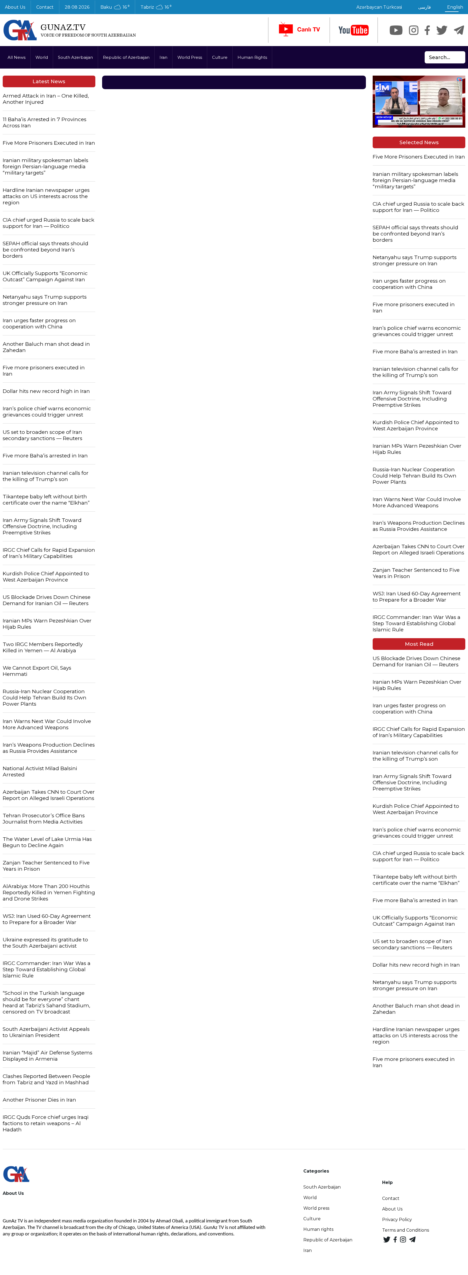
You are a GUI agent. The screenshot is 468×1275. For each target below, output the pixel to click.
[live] (299, 30)
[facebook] (427, 30)
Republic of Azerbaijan (126, 57)
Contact (45, 7)
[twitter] (442, 30)
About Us (392, 1209)
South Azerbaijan (75, 57)
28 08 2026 (77, 7)
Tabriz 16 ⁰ (156, 7)
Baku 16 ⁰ (114, 7)
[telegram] (459, 30)
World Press (189, 57)
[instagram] (414, 30)
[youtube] (353, 30)
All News (16, 57)
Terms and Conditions (405, 1230)
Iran (163, 57)
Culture (219, 57)
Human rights (318, 1229)
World (41, 57)
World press (316, 1208)
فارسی (424, 7)
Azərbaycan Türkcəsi (379, 7)
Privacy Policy (397, 1219)
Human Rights (252, 57)
